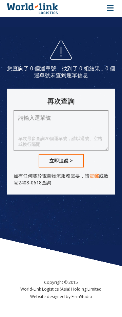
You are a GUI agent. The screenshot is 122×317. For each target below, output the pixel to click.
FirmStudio (82, 296)
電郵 (94, 176)
